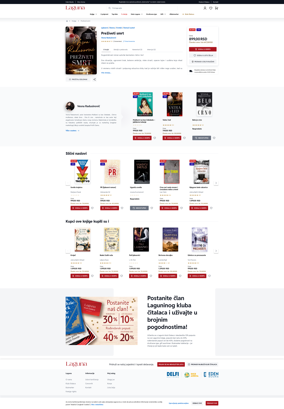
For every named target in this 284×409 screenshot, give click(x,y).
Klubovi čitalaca (204, 2)
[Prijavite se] (205, 8)
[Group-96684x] (211, 375)
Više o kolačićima (97, 405)
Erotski (119, 28)
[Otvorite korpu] (216, 8)
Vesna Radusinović (108, 38)
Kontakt (215, 2)
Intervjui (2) (151, 50)
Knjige (74, 21)
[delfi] (173, 375)
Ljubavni (104, 28)
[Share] (94, 79)
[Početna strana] (76, 8)
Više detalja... (106, 73)
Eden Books (70, 2)
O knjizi (106, 50)
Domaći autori (129, 28)
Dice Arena (81, 2)
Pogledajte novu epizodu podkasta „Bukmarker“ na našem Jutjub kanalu (142, 2)
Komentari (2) (137, 50)
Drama (112, 28)
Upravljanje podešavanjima (179, 403)
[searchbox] (142, 8)
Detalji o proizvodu (121, 50)
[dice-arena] (191, 375)
